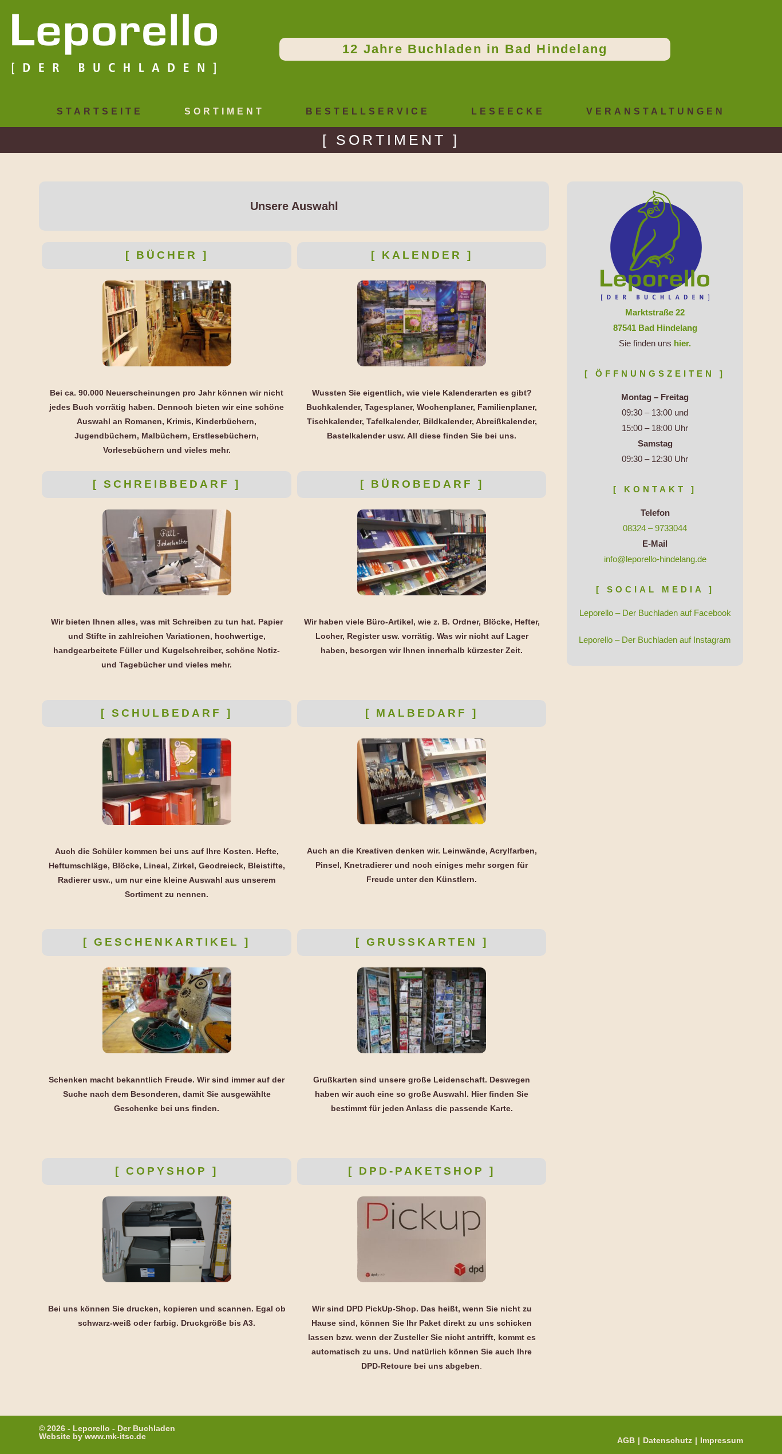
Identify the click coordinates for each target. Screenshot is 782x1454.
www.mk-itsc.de (115, 1436)
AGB (626, 1440)
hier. (682, 343)
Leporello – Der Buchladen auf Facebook (655, 613)
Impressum (721, 1440)
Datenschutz (667, 1440)
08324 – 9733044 (655, 528)
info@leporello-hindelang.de (655, 559)
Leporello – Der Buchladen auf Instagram (655, 640)
